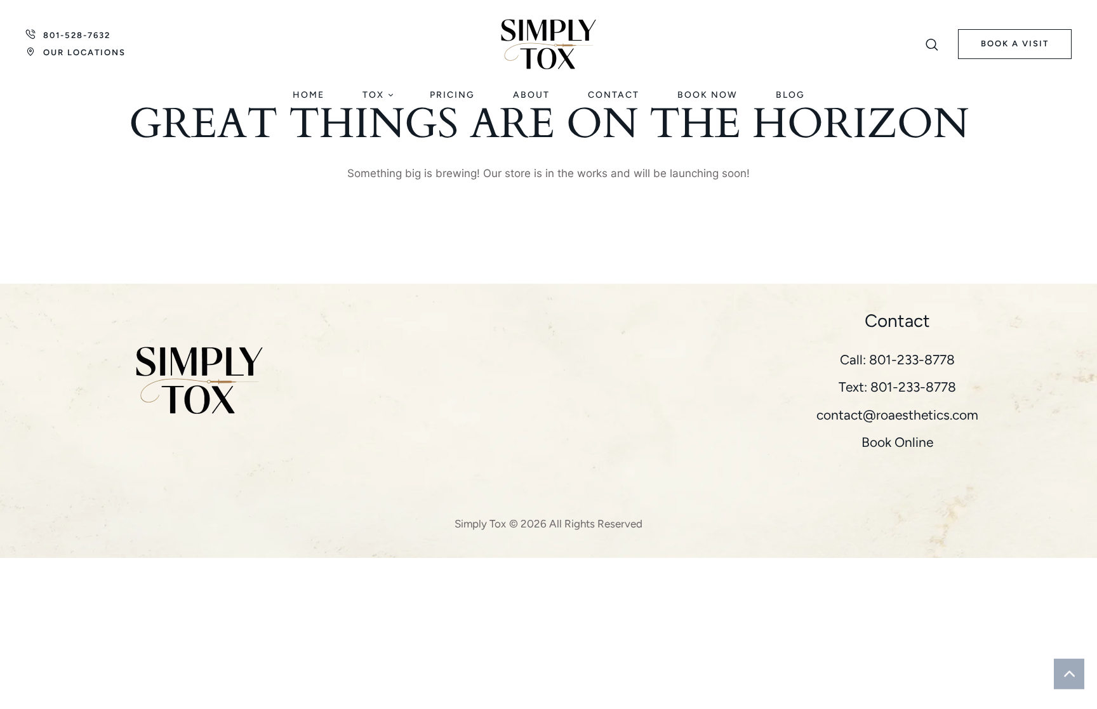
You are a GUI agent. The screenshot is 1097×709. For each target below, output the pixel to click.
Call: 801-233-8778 (897, 360)
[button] (932, 44)
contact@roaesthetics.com (897, 415)
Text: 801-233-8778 (897, 387)
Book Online (897, 442)
